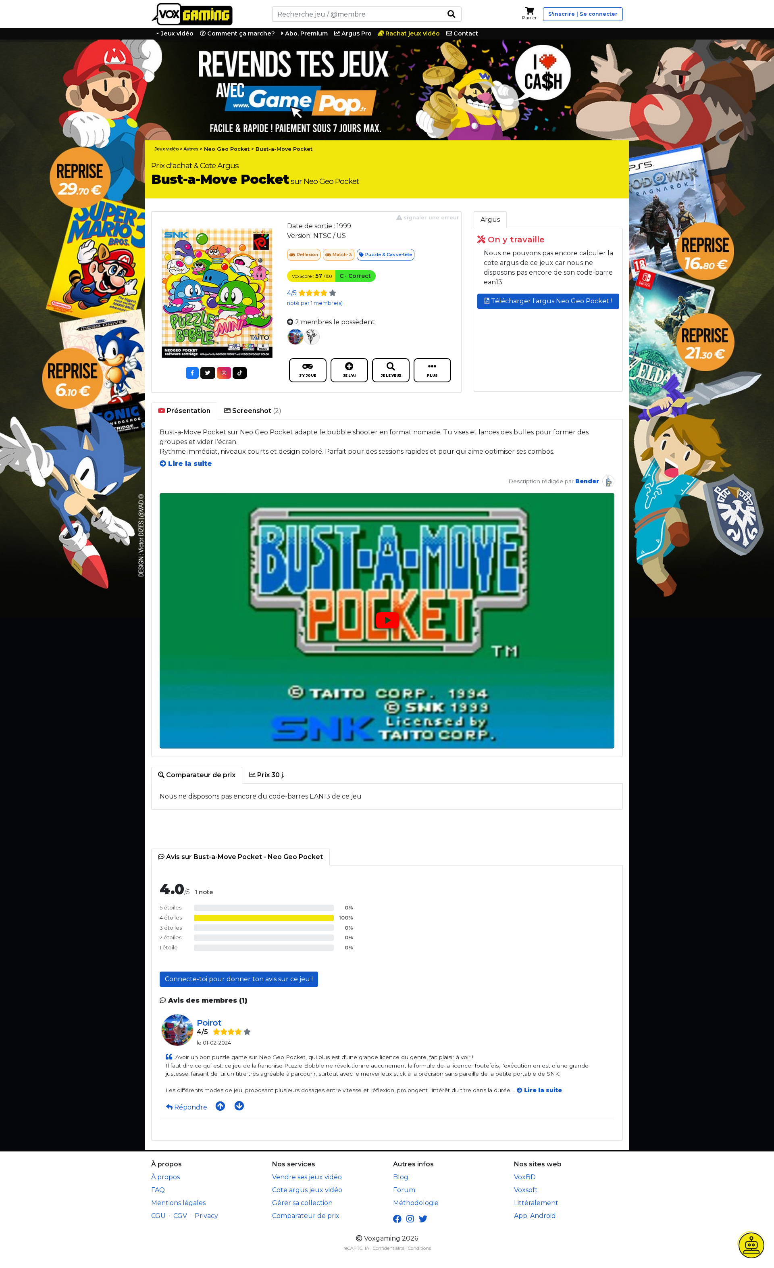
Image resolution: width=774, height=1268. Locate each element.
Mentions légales (178, 1203)
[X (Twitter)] (423, 1219)
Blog (400, 1177)
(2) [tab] (256, 411)
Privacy (206, 1216)
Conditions (419, 1248)
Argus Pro (356, 33)
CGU (158, 1216)
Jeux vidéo (176, 33)
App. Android (535, 1216)
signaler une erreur (430, 218)
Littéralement (536, 1203)
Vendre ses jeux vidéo (307, 1177)
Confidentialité (388, 1248)
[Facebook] (397, 1219)
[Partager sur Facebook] (192, 373)
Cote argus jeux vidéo (307, 1190)
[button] (387, 621)
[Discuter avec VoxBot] (751, 1245)
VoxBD (525, 1177)
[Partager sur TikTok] (240, 373)
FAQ (158, 1190)
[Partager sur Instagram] (224, 373)
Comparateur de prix (305, 1216)
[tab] (184, 411)
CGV (180, 1216)
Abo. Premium (305, 33)
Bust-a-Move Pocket (284, 149)
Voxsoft (526, 1190)
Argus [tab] (490, 219)
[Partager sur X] (207, 373)
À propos (165, 1177)
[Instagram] (410, 1219)
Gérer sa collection (302, 1203)
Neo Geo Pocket (227, 149)
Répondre (191, 1107)
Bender (587, 481)
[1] (451, 14)
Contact (465, 33)
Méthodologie (416, 1203)
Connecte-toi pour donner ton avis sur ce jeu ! (239, 979)
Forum (404, 1190)
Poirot (209, 1023)
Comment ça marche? (240, 33)
